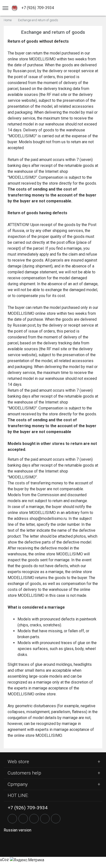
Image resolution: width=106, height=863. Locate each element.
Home (8, 20)
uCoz (4, 859)
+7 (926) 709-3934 (37, 7)
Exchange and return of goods (38, 20)
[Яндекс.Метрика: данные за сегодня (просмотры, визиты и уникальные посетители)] (27, 860)
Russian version (17, 830)
